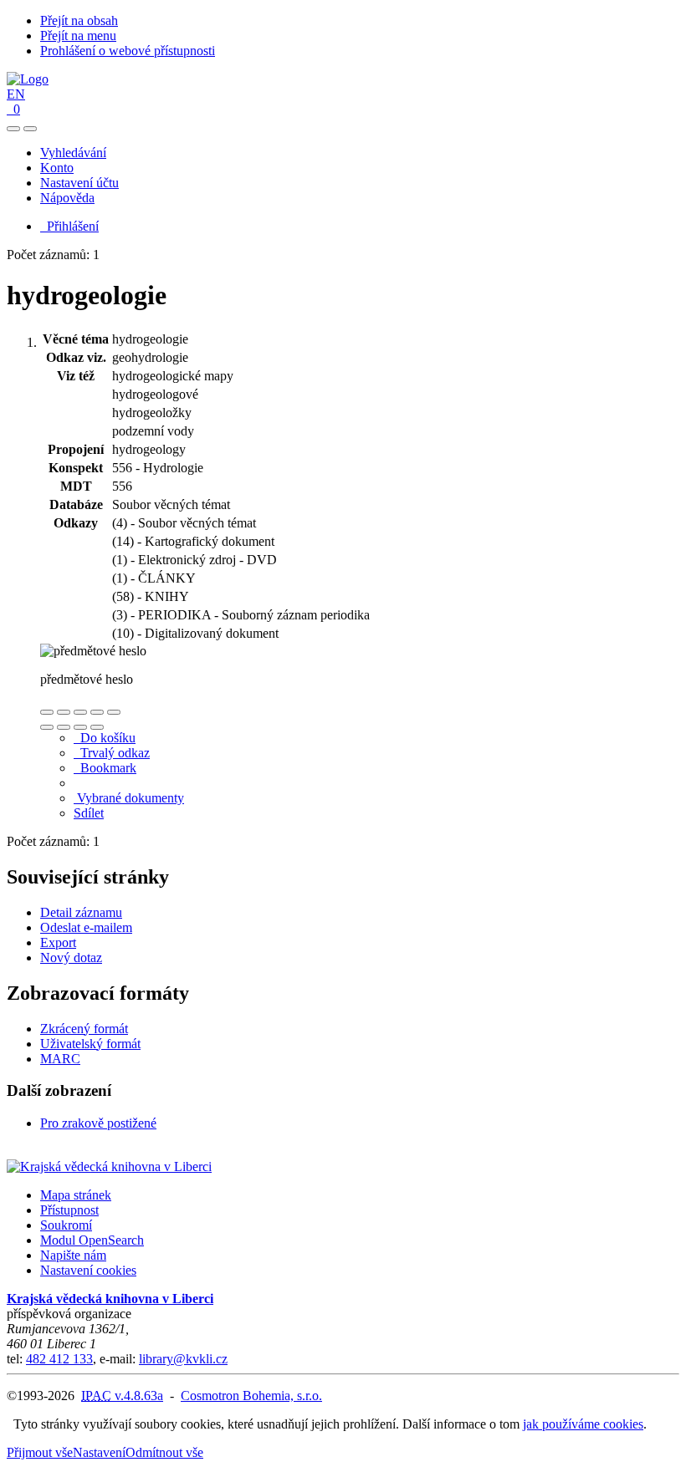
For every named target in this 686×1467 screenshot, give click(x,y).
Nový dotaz (71, 957)
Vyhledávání (73, 152)
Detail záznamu (81, 912)
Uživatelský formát (90, 1044)
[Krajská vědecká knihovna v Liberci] (109, 1166)
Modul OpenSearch (92, 1240)
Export (58, 942)
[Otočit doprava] (63, 727)
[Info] (113, 712)
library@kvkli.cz (183, 1359)
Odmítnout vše (164, 1452)
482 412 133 (59, 1359)
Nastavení (99, 1452)
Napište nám (73, 1255)
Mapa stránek (75, 1195)
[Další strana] (97, 727)
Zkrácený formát (84, 1028)
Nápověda (67, 198)
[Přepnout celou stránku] (97, 712)
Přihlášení (69, 226)
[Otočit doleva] (47, 727)
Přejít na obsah (79, 20)
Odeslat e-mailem (86, 927)
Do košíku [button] (105, 738)
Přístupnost (69, 1210)
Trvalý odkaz (112, 753)
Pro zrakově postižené (98, 1123)
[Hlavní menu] (30, 128)
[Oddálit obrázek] (63, 712)
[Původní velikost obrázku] (80, 712)
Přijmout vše (40, 1452)
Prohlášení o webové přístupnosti (127, 50)
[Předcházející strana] (80, 727)
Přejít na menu (78, 35)
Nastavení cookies (88, 1270)
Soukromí (66, 1225)
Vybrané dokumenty (129, 798)
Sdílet (89, 813)
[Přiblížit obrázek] (47, 712)
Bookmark (105, 768)
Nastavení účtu (79, 183)
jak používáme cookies (583, 1424)
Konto (57, 167)
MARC (60, 1059)
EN (16, 94)
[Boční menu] (13, 128)
